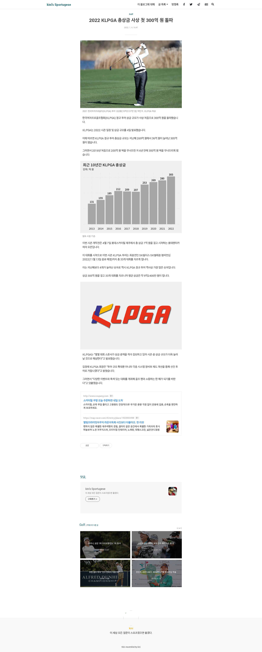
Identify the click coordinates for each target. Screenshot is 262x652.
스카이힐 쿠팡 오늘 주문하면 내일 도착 (103, 400)
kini (139, 647)
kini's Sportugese (59, 5)
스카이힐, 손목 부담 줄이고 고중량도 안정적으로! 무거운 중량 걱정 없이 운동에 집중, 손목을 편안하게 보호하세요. (130, 406)
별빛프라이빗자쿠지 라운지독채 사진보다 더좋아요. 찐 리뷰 (113, 422)
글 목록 (162, 4)
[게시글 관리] (95, 445)
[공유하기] (92, 445)
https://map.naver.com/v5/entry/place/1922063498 (108, 418)
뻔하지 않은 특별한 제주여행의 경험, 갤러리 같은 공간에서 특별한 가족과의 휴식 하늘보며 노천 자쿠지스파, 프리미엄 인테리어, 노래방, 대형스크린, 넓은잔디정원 (121, 428)
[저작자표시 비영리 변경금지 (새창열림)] (116, 445)
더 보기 (179, 528)
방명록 (175, 4)
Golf (131, 14)
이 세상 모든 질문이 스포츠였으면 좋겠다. (102, 492)
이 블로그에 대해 (146, 4)
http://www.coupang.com (95, 396)
